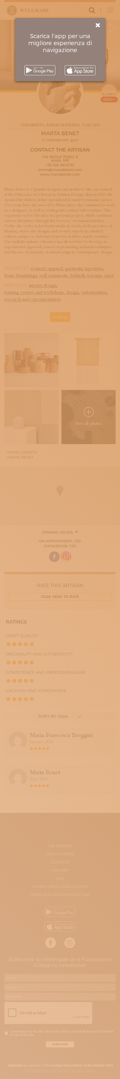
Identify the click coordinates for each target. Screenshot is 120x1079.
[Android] (39, 70)
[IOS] (80, 70)
